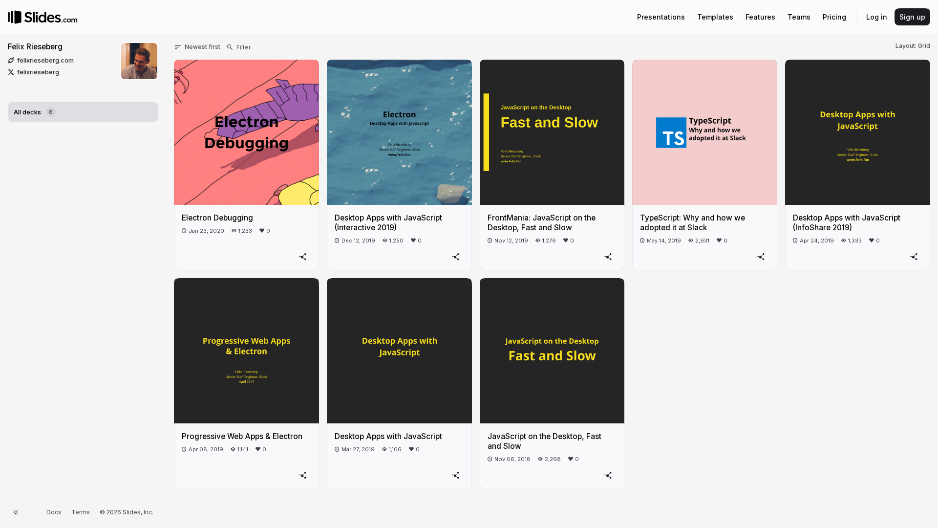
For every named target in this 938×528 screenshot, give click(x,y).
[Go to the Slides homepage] (14, 17)
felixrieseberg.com (45, 60)
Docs (54, 512)
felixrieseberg (38, 72)
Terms (80, 512)
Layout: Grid (912, 45)
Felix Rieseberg (35, 46)
